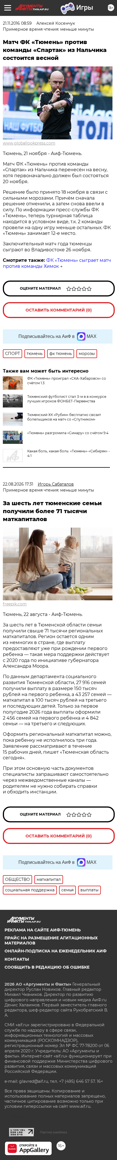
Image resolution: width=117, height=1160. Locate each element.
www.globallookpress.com (29, 143)
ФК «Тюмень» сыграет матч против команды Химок (57, 263)
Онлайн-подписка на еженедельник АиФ (55, 951)
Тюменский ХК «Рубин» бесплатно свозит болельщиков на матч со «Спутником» (64, 417)
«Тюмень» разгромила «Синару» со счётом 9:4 (67, 433)
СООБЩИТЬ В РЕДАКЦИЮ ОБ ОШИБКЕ (47, 967)
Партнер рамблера (53, 1132)
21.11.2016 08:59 (17, 23)
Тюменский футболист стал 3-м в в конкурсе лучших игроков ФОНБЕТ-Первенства (66, 398)
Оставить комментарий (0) (59, 310)
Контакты (17, 959)
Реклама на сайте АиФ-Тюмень (43, 930)
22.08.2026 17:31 (18, 484)
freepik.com (15, 604)
